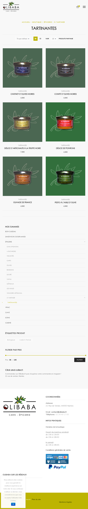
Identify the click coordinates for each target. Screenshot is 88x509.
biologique (11, 340)
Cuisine (8, 323)
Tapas (9, 279)
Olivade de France (22, 202)
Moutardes (11, 251)
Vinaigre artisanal (14, 293)
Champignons (12, 247)
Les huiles (10, 288)
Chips (9, 260)
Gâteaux (10, 284)
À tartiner (59, 22)
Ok (13, 504)
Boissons (10, 270)
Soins (7, 318)
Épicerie (48, 22)
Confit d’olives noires (65, 94)
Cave (7, 312)
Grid (35, 39)
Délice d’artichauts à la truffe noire (22, 148)
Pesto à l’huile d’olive (65, 202)
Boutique (36, 22)
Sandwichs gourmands (15, 237)
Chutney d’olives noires (22, 94)
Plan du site (36, 499)
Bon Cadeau (10, 231)
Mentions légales (65, 502)
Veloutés (10, 256)
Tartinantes (22, 91)
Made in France (25, 340)
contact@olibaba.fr (59, 412)
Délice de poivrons (65, 148)
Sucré (9, 274)
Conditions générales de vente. (58, 450)
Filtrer (80, 360)
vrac (7, 307)
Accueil (26, 22)
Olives (9, 265)
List (40, 39)
